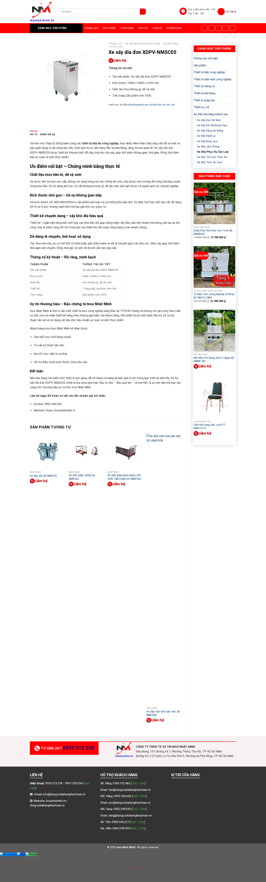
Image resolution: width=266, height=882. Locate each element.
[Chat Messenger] (8, 854)
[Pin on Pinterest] (131, 113)
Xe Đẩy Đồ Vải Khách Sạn (212, 125)
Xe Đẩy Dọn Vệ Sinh (209, 120)
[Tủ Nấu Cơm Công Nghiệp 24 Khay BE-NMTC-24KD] (214, 267)
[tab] (33, 134)
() (138, 783)
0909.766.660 (123, 796)
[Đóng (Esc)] (3, 860)
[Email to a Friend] (125, 113)
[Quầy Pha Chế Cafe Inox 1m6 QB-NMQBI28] (214, 203)
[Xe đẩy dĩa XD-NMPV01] (47, 451)
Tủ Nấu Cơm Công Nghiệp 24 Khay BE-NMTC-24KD (214, 296)
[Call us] (232, 28)
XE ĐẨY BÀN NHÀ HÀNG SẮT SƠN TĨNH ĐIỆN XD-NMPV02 (124, 477)
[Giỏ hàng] (227, 11)
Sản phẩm (127, 28)
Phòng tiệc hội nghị (206, 58)
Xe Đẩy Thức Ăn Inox (209, 162)
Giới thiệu (109, 28)
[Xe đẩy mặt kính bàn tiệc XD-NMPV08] (164, 569)
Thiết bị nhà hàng (204, 93)
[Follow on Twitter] (218, 28)
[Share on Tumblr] (151, 113)
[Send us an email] (225, 28)
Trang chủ (91, 28)
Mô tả (33, 134)
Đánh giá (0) (47, 134)
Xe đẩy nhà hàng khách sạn (211, 114)
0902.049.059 (123, 809)
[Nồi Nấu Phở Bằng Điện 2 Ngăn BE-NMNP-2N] (214, 330)
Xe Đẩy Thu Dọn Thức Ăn (212, 157)
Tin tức (143, 28)
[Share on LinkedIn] (144, 113)
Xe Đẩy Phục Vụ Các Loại (213, 151)
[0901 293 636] (203, 366)
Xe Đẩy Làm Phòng (208, 146)
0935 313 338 (78, 748)
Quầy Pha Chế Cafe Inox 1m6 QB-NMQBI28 (213, 232)
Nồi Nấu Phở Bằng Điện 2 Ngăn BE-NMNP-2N (214, 359)
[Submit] (143, 12)
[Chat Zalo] (21, 854)
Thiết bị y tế (201, 107)
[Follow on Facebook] (204, 28)
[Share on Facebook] (112, 113)
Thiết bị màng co (204, 86)
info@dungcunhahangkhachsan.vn (64, 794)
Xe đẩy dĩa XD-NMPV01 (43, 475)
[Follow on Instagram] (211, 28)
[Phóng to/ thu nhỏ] (14, 860)
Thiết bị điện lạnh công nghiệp (212, 79)
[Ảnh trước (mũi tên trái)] (3, 875)
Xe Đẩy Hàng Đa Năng (210, 130)
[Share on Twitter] (118, 113)
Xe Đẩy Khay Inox (207, 141)
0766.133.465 (122, 783)
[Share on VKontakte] (138, 113)
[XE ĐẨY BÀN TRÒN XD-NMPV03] (86, 451)
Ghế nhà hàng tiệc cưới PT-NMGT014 (210, 426)
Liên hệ (157, 28)
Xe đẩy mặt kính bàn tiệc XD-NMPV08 (163, 713)
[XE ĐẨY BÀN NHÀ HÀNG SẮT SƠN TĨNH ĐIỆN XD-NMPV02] (125, 451)
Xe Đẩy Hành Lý (206, 136)
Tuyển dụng (174, 28)
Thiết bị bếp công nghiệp (209, 72)
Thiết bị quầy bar (204, 100)
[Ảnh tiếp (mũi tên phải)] (14, 875)
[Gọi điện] (31, 854)
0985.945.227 (121, 822)
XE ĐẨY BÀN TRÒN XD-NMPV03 (82, 477)
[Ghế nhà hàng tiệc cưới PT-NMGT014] (214, 397)
